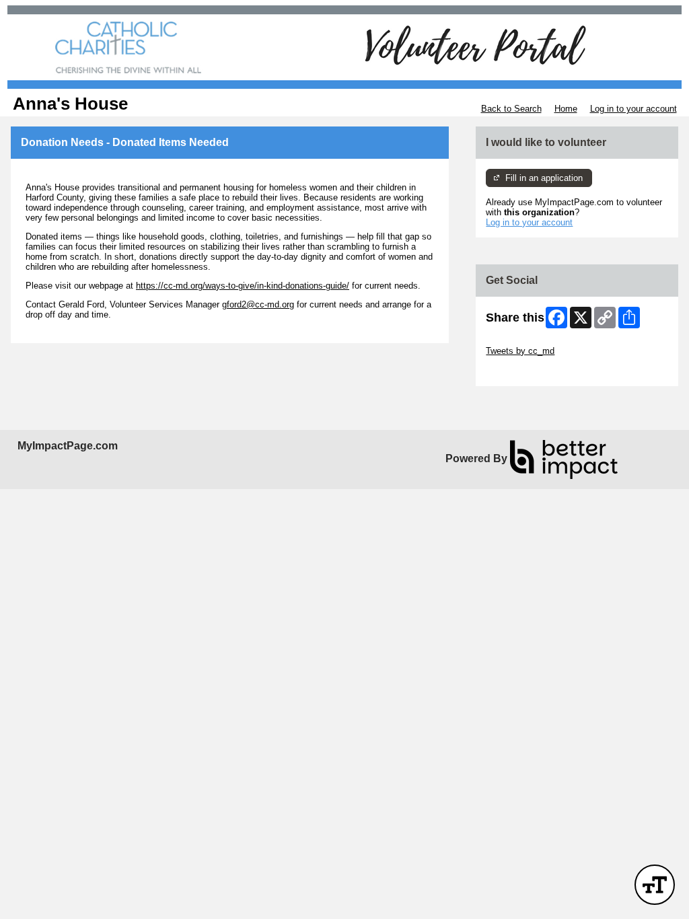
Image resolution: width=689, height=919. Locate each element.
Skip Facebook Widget (530, 371)
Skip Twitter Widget (523, 341)
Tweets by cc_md (520, 351)
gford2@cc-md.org (258, 304)
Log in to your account (633, 109)
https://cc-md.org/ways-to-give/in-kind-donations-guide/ (242, 286)
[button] (654, 885)
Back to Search (511, 109)
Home (565, 109)
